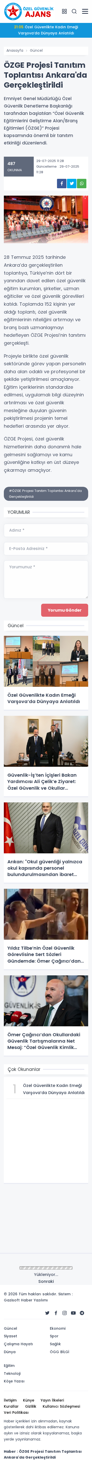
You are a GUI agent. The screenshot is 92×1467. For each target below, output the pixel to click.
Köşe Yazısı (14, 1381)
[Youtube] (73, 1313)
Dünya (10, 1351)
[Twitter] (47, 1313)
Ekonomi (57, 1328)
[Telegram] (82, 1313)
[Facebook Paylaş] (61, 183)
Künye (28, 1400)
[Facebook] (56, 1313)
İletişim (10, 1400)
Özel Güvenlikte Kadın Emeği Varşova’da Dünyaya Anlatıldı (46, 30)
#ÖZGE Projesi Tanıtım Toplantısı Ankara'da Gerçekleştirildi (45, 493)
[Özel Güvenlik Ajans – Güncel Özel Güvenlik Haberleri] (29, 11)
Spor (54, 1336)
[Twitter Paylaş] (71, 183)
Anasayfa (14, 50)
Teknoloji (12, 1373)
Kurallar (11, 1406)
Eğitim (9, 1365)
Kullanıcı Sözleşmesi (61, 1406)
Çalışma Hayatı (18, 1344)
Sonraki (46, 1281)
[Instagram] (64, 1313)
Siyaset (10, 1336)
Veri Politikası (16, 1412)
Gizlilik (30, 1406)
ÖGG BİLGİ (59, 1351)
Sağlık (55, 1344)
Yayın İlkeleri (52, 1400)
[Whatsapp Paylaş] (81, 183)
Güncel (36, 50)
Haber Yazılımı (34, 1300)
